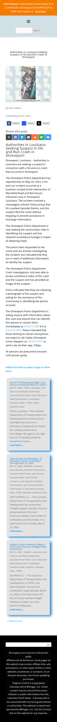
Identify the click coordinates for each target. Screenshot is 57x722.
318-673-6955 (13, 330)
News (22, 402)
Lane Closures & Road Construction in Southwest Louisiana (28, 399)
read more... (17, 445)
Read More (40, 11)
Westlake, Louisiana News (35, 492)
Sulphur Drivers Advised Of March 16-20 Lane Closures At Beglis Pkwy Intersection (28, 547)
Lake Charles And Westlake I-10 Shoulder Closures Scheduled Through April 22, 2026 (26, 461)
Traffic (29, 402)
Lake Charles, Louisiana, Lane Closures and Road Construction (26, 481)
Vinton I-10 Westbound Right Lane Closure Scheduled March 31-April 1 (28, 383)
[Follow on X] (39, 123)
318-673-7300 (31, 326)
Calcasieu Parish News (20, 395)
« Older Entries (14, 621)
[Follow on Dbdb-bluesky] (24, 123)
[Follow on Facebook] (9, 123)
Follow (16, 123)
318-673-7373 (35, 341)
